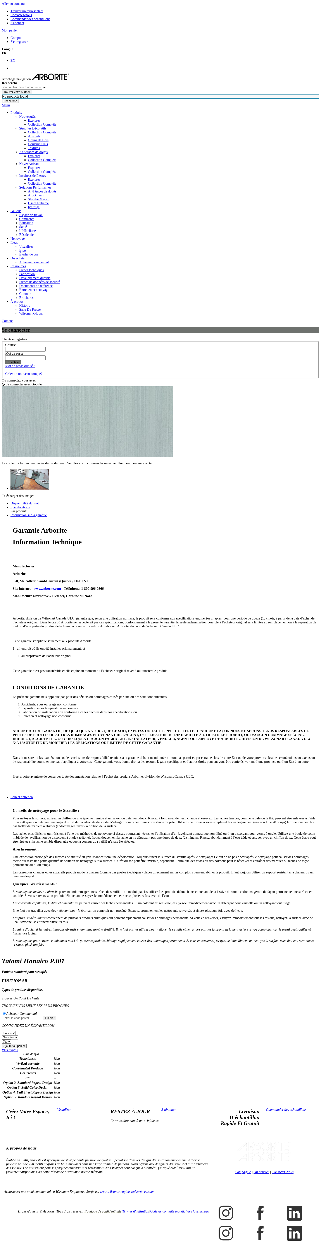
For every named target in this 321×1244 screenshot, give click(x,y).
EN (12, 60)
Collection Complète (42, 124)
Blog (22, 250)
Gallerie (15, 211)
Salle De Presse (30, 309)
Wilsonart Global (31, 313)
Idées (14, 242)
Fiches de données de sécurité (39, 282)
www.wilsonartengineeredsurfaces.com (127, 1191)
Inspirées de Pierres (32, 175)
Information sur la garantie (28, 515)
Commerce (26, 219)
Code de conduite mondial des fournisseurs (180, 1211)
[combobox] (22, 87)
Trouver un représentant (26, 11)
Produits (16, 112)
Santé (23, 227)
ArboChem (35, 195)
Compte (15, 38)
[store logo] (50, 79)
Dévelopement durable (34, 278)
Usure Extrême (38, 203)
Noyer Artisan (29, 164)
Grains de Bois (38, 140)
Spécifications (20, 507)
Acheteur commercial (34, 262)
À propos (16, 301)
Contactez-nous (21, 15)
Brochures (26, 297)
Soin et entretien (21, 797)
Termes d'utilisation (135, 1211)
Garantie (25, 294)
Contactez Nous (282, 1172)
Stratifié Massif (38, 199)
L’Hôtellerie (27, 231)
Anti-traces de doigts (33, 152)
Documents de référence (36, 286)
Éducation (26, 223)
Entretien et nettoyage (34, 290)
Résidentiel (27, 234)
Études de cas (28, 254)
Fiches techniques (31, 270)
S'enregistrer (19, 42)
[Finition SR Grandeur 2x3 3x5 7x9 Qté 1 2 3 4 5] (160, 1037)
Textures (34, 148)
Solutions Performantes (35, 187)
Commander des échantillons (30, 19)
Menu (6, 105)
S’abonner (168, 1109)
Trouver (49, 1018)
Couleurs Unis (38, 144)
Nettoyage (17, 238)
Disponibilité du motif (25, 503)
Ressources (18, 266)
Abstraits (34, 136)
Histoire (24, 305)
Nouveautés (27, 116)
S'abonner (17, 23)
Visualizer (26, 246)
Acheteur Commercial (21, 1013)
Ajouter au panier (14, 1046)
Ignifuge (34, 207)
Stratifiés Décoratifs (32, 128)
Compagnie (243, 1172)
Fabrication (27, 274)
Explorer (34, 120)
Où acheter (18, 258)
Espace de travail (31, 215)
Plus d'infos (10, 1050)
